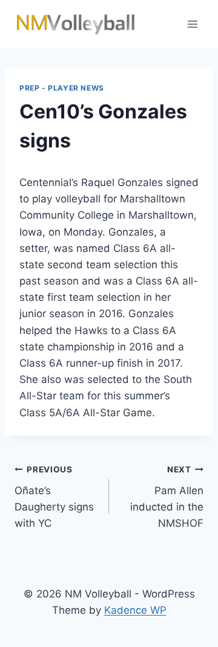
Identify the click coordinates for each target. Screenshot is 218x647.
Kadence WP (135, 610)
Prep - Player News (61, 87)
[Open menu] (192, 23)
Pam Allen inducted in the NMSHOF (166, 497)
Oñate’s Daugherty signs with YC (54, 497)
